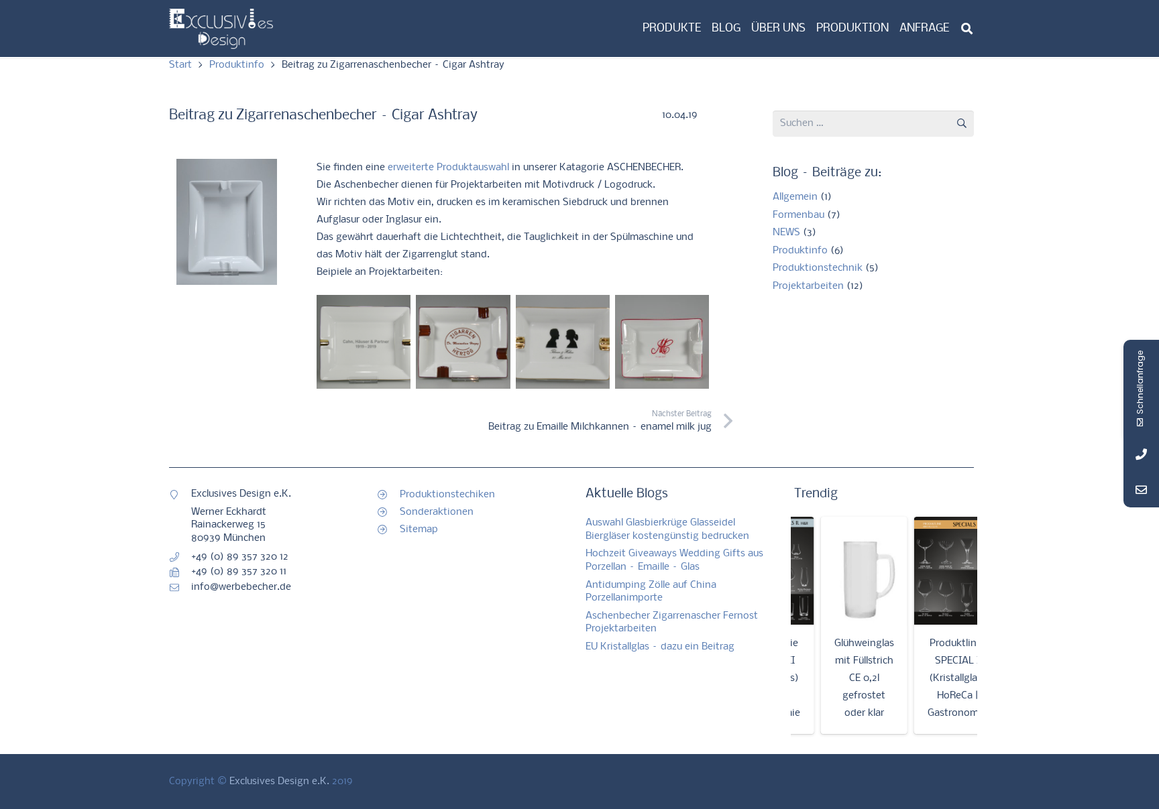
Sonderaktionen (437, 512)
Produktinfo (800, 250)
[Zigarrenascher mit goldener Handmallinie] (363, 342)
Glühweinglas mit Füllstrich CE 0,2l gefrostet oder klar (847, 678)
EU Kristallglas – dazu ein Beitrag (660, 646)
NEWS (786, 232)
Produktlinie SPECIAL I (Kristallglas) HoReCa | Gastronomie (940, 678)
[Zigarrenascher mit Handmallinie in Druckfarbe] (463, 342)
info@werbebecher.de (241, 587)
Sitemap (419, 529)
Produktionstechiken (447, 494)
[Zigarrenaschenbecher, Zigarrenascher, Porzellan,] (232, 222)
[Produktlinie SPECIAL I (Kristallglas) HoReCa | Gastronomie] (940, 571)
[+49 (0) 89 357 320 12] (180, 557)
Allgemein (795, 197)
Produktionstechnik (818, 268)
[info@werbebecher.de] (180, 588)
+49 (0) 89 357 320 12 (239, 557)
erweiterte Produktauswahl (448, 167)
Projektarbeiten (808, 286)
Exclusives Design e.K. (279, 781)
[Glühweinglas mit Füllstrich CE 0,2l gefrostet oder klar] (847, 571)
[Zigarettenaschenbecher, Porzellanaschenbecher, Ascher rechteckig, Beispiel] (662, 342)
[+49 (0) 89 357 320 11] (180, 572)
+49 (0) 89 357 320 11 (238, 571)
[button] (966, 28)
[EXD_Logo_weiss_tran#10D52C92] (221, 29)
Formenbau (798, 215)
